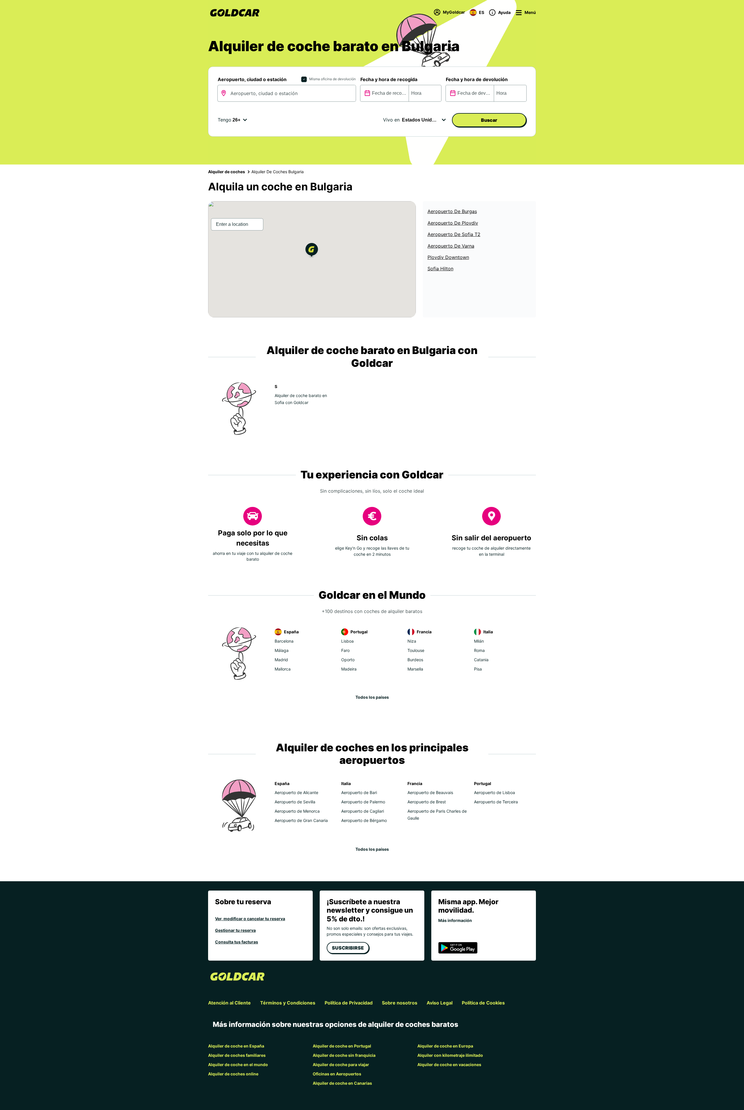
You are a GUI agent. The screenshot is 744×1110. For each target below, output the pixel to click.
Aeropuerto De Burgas (452, 211)
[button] (311, 251)
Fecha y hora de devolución (477, 79)
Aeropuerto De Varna (451, 246)
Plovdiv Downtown (448, 257)
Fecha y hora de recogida (388, 79)
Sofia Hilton (440, 268)
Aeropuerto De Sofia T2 (454, 234)
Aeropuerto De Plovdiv (453, 223)
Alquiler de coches (226, 171)
